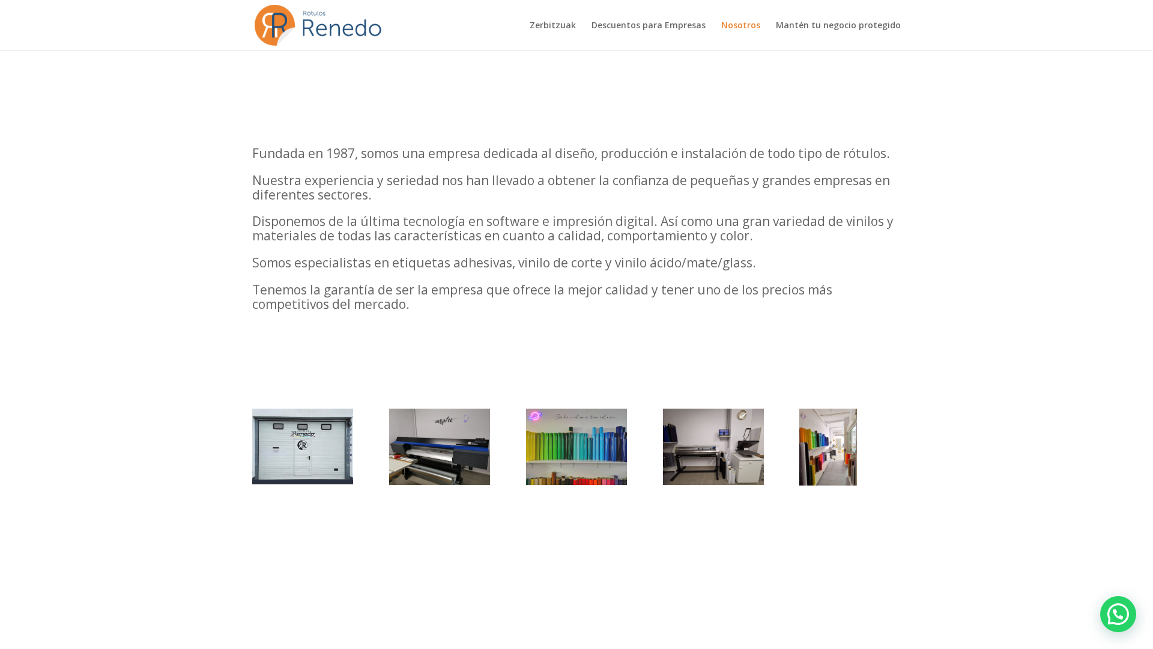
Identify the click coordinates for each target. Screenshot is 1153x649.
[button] (1118, 614)
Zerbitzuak (553, 26)
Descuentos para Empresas (649, 26)
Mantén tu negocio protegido (838, 26)
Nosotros (740, 26)
